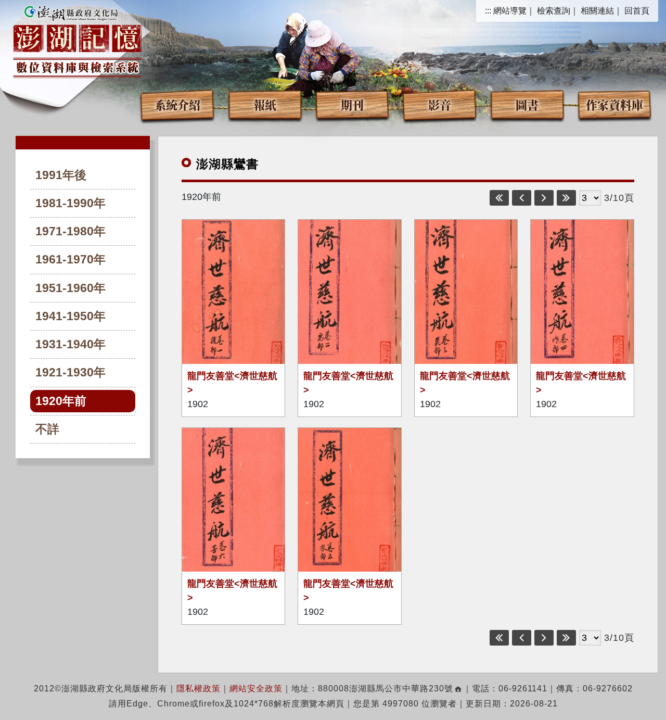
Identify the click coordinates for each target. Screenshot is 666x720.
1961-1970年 (70, 259)
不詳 (47, 429)
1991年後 (60, 175)
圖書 (527, 104)
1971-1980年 (70, 231)
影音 (439, 104)
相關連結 (597, 10)
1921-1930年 (70, 372)
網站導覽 (510, 10)
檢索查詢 (553, 10)
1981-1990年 (70, 203)
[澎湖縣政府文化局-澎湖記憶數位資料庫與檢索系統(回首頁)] (77, 40)
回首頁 (636, 10)
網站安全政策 (256, 688)
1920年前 (60, 401)
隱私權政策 (198, 688)
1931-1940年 (70, 344)
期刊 (352, 104)
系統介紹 (177, 104)
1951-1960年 (70, 288)
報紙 (264, 104)
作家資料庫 (614, 104)
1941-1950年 (70, 316)
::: (488, 10)
